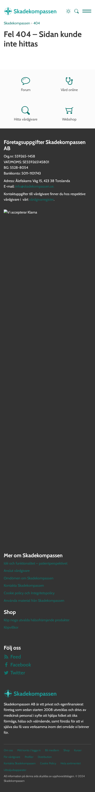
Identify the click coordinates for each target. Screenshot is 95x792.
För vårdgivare (12, 757)
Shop (66, 750)
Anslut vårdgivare (17, 571)
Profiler (29, 757)
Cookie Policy (48, 763)
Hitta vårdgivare (25, 119)
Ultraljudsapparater (15, 770)
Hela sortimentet (71, 763)
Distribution (45, 757)
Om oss (8, 750)
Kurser (78, 750)
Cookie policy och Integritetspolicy (29, 593)
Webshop (69, 119)
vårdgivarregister (41, 199)
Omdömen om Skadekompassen (28, 578)
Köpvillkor (11, 627)
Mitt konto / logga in (29, 750)
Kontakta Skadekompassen (24, 585)
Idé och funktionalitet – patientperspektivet (35, 563)
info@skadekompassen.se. (34, 186)
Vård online (69, 90)
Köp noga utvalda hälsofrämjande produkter (36, 620)
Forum (25, 90)
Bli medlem (52, 750)
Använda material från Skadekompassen (34, 600)
